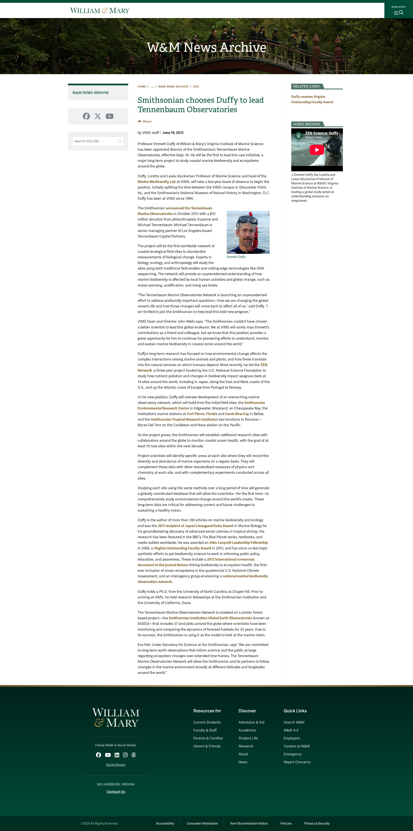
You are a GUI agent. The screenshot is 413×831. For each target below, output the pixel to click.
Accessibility (165, 823)
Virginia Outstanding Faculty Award (182, 548)
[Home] (99, 10)
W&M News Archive (207, 47)
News (243, 762)
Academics (247, 730)
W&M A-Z (291, 730)
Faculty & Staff (205, 730)
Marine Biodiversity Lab (157, 181)
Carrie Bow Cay (237, 414)
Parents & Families (208, 738)
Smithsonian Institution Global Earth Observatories (210, 618)
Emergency (293, 754)
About (243, 754)
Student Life (248, 738)
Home (142, 86)
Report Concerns (297, 762)
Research (246, 746)
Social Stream (115, 765)
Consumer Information (202, 823)
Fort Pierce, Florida (202, 414)
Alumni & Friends (206, 746)
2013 (196, 86)
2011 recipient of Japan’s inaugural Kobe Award (195, 526)
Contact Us (116, 792)
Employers (292, 738)
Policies (286, 823)
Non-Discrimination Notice (249, 823)
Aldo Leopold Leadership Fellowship (239, 542)
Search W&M (294, 722)
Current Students (207, 722)
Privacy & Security (317, 823)
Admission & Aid (251, 722)
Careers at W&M (297, 746)
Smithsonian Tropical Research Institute (183, 419)
